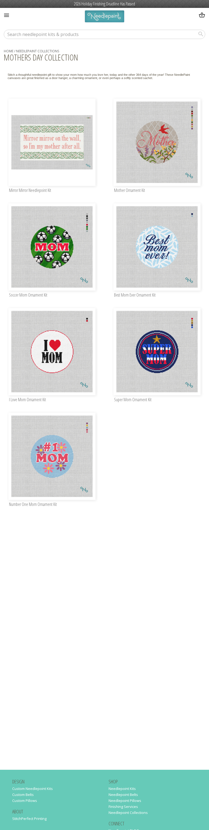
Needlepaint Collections (37, 51)
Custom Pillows (24, 800)
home (8, 51)
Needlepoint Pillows (125, 800)
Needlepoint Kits (122, 788)
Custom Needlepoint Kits (32, 788)
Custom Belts (23, 794)
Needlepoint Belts (123, 794)
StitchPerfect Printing (29, 818)
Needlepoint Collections (128, 812)
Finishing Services (123, 806)
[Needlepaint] (104, 17)
